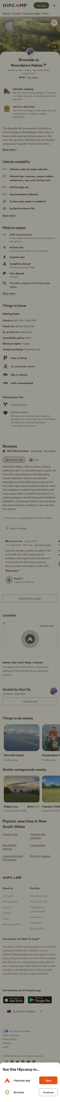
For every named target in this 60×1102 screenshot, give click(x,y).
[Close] (30, 551)
